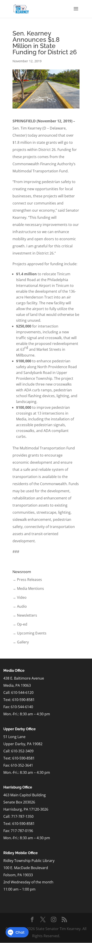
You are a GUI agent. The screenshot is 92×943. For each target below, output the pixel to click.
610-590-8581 (23, 699)
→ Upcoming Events (29, 633)
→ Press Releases (27, 579)
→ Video (20, 597)
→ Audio (20, 606)
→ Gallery (21, 642)
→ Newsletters (25, 615)
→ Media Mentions (28, 588)
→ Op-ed (20, 624)
